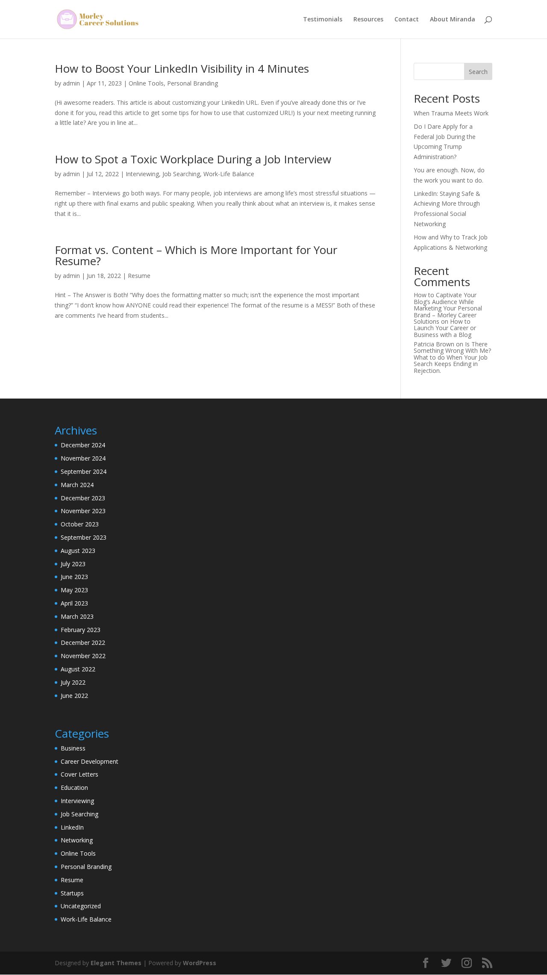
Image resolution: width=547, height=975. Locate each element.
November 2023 (83, 511)
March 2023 (77, 616)
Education (74, 787)
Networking (77, 840)
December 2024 (83, 445)
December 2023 (83, 498)
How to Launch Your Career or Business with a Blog (445, 328)
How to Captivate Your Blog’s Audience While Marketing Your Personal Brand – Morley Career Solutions (448, 308)
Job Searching (181, 174)
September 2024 (83, 471)
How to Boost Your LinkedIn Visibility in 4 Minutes (182, 68)
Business (73, 748)
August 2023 (78, 551)
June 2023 (74, 577)
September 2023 (83, 537)
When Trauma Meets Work (451, 113)
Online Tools (146, 83)
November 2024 (83, 458)
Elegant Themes (116, 963)
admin (71, 83)
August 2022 (78, 669)
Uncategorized (81, 906)
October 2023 (80, 524)
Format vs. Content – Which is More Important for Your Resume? (196, 255)
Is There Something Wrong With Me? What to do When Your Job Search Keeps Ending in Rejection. (452, 357)
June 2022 (74, 695)
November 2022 (83, 656)
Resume (139, 276)
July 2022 (73, 682)
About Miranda (452, 19)
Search (478, 72)
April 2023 (74, 603)
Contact (406, 19)
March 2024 (77, 485)
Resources (368, 19)
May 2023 (74, 590)
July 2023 (73, 564)
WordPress (199, 963)
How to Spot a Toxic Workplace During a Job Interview (193, 159)
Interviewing (142, 174)
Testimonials (322, 19)
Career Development (89, 761)
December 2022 (83, 642)
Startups (72, 893)
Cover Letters (79, 774)
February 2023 (80, 630)
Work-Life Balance (228, 174)
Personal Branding (192, 83)
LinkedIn (72, 827)
